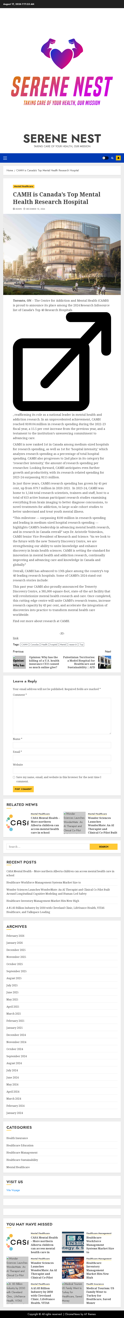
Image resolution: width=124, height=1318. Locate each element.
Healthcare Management (21, 1152)
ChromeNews (72, 1314)
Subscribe (118, 158)
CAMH (24, 644)
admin (19, 209)
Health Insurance (17, 1138)
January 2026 (14, 943)
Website (18, 764)
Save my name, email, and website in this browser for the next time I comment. (58, 779)
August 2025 (14, 978)
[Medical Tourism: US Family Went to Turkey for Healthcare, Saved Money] (73, 1293)
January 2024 (14, 1113)
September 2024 (16, 1056)
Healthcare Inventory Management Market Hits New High (42, 901)
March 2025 (13, 1013)
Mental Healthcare (23, 186)
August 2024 (14, 1063)
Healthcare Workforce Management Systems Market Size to (43, 882)
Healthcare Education (19, 1145)
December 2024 (16, 1035)
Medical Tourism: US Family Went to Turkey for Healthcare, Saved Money (100, 1295)
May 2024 (12, 1084)
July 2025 (12, 985)
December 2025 (16, 950)
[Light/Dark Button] (105, 158)
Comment (20, 695)
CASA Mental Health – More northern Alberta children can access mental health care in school (45, 825)
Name (17, 739)
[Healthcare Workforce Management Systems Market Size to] (73, 1242)
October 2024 (14, 1049)
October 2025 (14, 964)
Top (81, 644)
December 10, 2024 (35, 209)
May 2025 (12, 999)
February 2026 (15, 936)
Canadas (35, 644)
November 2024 (16, 1042)
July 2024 (12, 1070)
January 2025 (14, 1028)
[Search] (112, 158)
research (73, 644)
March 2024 (13, 1098)
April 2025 (12, 1006)
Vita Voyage (13, 1190)
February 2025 (15, 1021)
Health (44, 644)
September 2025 (16, 971)
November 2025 (16, 957)
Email (17, 752)
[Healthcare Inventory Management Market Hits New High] (73, 1268)
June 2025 (12, 992)
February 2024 (15, 1106)
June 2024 (12, 1077)
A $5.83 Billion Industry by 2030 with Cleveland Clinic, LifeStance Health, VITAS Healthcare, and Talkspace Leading (44, 1299)
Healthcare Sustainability (22, 1160)
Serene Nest (62, 138)
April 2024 (12, 1091)
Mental (63, 644)
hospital (53, 644)
